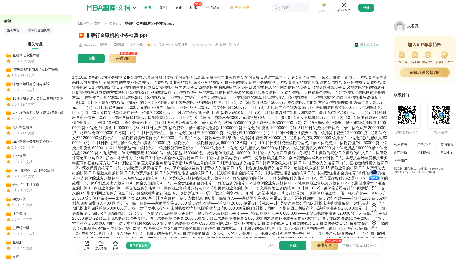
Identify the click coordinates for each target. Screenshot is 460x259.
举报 (222, 45)
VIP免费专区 (239, 7)
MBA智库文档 (90, 23)
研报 (194, 7)
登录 (366, 8)
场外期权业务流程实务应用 (32, 141)
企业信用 (19, 156)
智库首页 (400, 144)
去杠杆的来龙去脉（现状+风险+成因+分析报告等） (40, 113)
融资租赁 (19, 199)
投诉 (236, 45)
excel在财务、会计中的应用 (33, 170)
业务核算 (13, 30)
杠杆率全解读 (22, 127)
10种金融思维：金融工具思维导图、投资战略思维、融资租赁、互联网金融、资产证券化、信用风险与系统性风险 (40, 98)
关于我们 (400, 161)
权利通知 (424, 152)
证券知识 (19, 213)
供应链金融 (20, 228)
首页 (148, 7)
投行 (15, 257)
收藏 (115, 248)
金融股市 (19, 242)
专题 (178, 7)
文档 (163, 7)
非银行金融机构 (39, 30)
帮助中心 (447, 152)
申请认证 (213, 7)
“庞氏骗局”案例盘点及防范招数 (35, 69)
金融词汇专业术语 (25, 55)
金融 (113, 23)
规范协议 (400, 152)
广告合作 (424, 144)
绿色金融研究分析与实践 (30, 84)
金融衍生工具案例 (25, 185)
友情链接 (447, 144)
